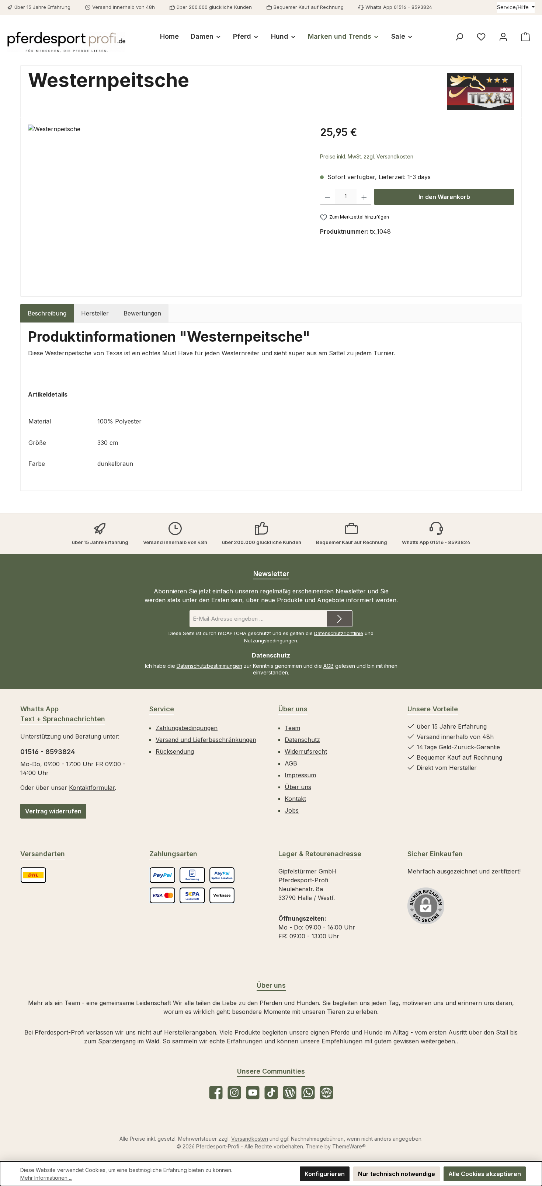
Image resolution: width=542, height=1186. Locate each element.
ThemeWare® (349, 1146)
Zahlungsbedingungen (187, 728)
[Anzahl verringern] (327, 197)
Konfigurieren (325, 1174)
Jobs (292, 810)
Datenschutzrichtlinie (338, 633)
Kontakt (295, 798)
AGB (328, 666)
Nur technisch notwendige (396, 1174)
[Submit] (339, 618)
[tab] (47, 313)
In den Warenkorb (444, 196)
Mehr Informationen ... (46, 1178)
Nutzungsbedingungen (270, 640)
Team (292, 728)
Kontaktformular (92, 787)
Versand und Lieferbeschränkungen (206, 739)
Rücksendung (175, 751)
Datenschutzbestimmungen (209, 666)
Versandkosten (249, 1139)
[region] (167, 204)
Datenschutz (302, 739)
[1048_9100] (166, 204)
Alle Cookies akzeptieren (484, 1174)
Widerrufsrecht (306, 751)
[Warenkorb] (525, 36)
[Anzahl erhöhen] (364, 197)
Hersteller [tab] (95, 313)
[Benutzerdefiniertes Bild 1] (33, 875)
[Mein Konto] (503, 36)
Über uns (293, 709)
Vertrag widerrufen (53, 811)
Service (161, 709)
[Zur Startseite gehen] (66, 42)
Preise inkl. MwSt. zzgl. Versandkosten (366, 156)
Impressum (300, 775)
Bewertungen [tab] (142, 313)
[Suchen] (459, 36)
